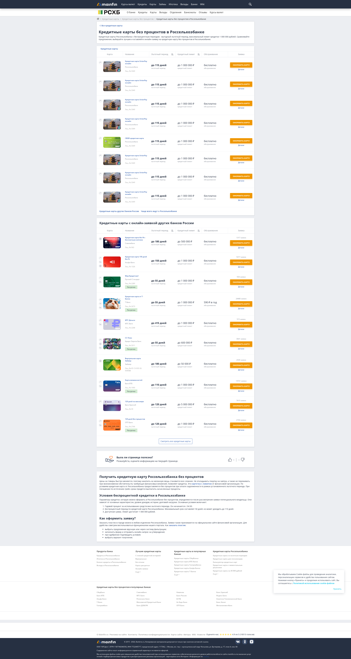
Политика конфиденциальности (154, 634)
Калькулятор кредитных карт (225, 562)
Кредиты (142, 4)
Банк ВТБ (128, 383)
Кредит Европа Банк (133, 341)
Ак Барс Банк (181, 602)
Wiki (202, 4)
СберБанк (101, 592)
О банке (131, 12)
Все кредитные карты (111, 25)
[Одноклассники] (244, 641)
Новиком (180, 592)
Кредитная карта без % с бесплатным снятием (135, 238)
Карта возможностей (133, 380)
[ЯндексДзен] (251, 641)
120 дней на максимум (134, 401)
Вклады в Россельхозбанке (108, 565)
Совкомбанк (130, 243)
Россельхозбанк (131, 67)
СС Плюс (128, 338)
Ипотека (173, 4)
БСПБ (178, 599)
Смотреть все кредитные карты (176, 441)
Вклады (184, 4)
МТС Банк (129, 323)
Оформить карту (241, 65)
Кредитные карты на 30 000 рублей (227, 571)
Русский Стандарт (132, 279)
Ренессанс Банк (143, 599)
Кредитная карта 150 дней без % (136, 258)
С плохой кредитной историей (148, 555)
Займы (162, 4)
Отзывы (203, 12)
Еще (137, 572)
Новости (201, 634)
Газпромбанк (102, 605)
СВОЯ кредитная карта (134, 138)
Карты (153, 4)
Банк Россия (181, 595)
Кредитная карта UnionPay (136, 155)
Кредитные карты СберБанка (186, 558)
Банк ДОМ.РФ (142, 605)
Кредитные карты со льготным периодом (230, 555)
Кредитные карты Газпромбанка (187, 565)
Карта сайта (176, 634)
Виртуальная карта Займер (133, 359)
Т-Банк (127, 302)
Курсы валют (128, 4)
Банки (194, 4)
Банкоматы (190, 12)
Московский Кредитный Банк (149, 602)
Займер (128, 364)
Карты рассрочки (142, 565)
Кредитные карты (109, 48)
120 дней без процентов (135, 419)
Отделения (175, 12)
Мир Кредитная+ (132, 276)
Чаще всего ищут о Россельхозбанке (159, 211)
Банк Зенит (221, 602)
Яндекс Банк (221, 595)
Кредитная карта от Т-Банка (134, 297)
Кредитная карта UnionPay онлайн (136, 62)
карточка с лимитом (202, 483)
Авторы (187, 634)
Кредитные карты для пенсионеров (227, 559)
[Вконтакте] (238, 641)
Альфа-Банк (130, 262)
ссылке (206, 656)
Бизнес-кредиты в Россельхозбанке (111, 562)
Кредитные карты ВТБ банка (186, 561)
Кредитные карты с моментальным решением (227, 566)
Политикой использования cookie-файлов (313, 583)
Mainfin (109, 642)
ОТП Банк (129, 422)
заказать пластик (177, 525)
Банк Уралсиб (130, 405)
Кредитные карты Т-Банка (185, 571)
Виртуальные (141, 559)
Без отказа (139, 562)
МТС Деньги (130, 320)
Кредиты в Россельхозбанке (108, 555)
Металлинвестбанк (224, 605)
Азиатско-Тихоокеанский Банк (229, 599)
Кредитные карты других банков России (119, 211)
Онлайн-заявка (141, 569)
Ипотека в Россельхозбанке (108, 559)
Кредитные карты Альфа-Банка (187, 568)
